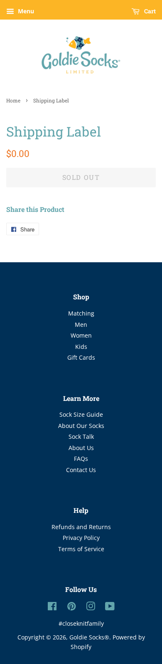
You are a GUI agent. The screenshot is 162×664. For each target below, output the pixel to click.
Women (81, 335)
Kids (81, 347)
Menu (25, 11)
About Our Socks (81, 426)
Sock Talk (81, 436)
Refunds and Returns (81, 527)
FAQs (81, 459)
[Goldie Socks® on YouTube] (110, 608)
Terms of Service (81, 549)
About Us (81, 448)
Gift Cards (81, 357)
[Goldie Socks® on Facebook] (52, 608)
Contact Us (81, 470)
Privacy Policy (81, 538)
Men (81, 324)
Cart (149, 11)
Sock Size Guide (81, 414)
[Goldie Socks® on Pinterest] (71, 608)
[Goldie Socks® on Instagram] (90, 608)
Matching (81, 313)
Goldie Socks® (89, 637)
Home (13, 100)
